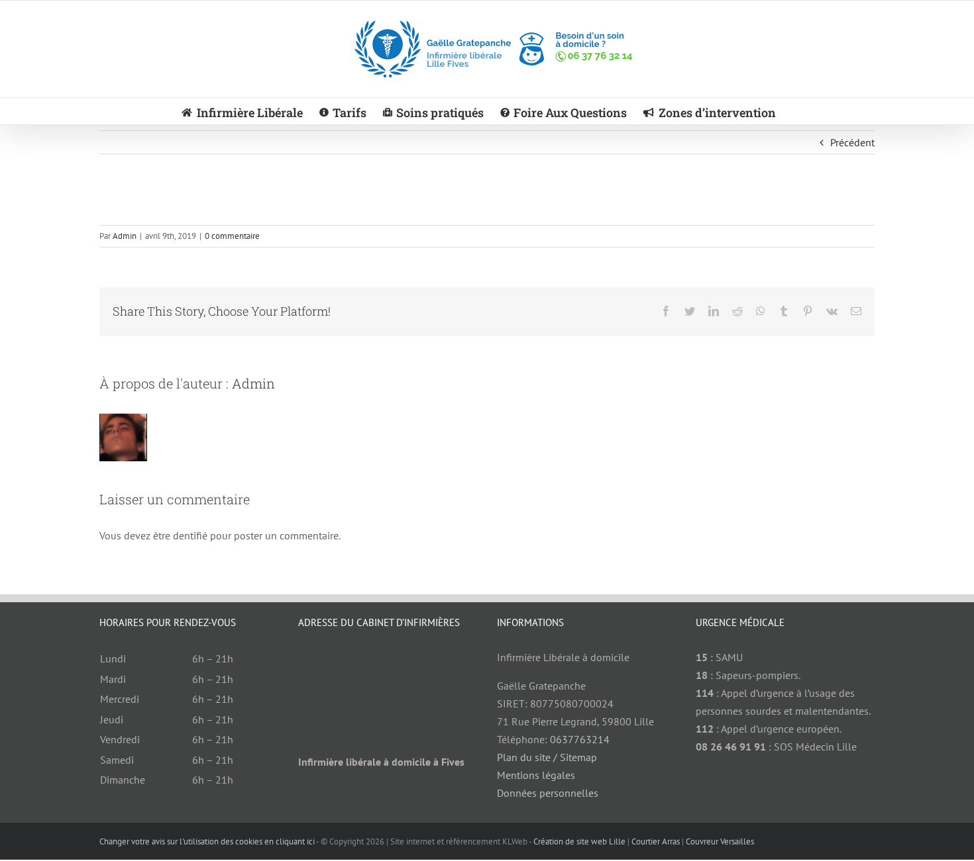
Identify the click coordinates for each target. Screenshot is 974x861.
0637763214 (580, 739)
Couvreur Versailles (720, 841)
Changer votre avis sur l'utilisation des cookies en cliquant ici (207, 841)
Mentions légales (536, 775)
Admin (124, 236)
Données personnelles (547, 792)
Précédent (852, 142)
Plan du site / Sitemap (547, 757)
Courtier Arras (655, 841)
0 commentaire (232, 236)
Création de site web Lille (579, 841)
